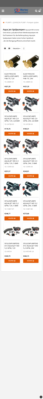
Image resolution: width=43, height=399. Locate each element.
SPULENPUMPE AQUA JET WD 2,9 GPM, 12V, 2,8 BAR (12, 118)
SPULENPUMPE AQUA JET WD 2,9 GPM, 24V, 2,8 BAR (30, 118)
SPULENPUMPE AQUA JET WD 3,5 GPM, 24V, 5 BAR (30, 160)
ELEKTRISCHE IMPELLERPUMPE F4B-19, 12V (11, 76)
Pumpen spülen (33, 22)
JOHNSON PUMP (19, 22)
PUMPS (8, 22)
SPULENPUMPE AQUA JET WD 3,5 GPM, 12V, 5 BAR (11, 160)
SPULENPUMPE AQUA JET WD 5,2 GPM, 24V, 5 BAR (30, 203)
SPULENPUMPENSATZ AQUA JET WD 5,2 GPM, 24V (30, 245)
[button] (39, 11)
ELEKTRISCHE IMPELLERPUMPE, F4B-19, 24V (30, 76)
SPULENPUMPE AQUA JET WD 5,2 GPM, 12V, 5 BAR (11, 203)
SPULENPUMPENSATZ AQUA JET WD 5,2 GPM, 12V (11, 245)
